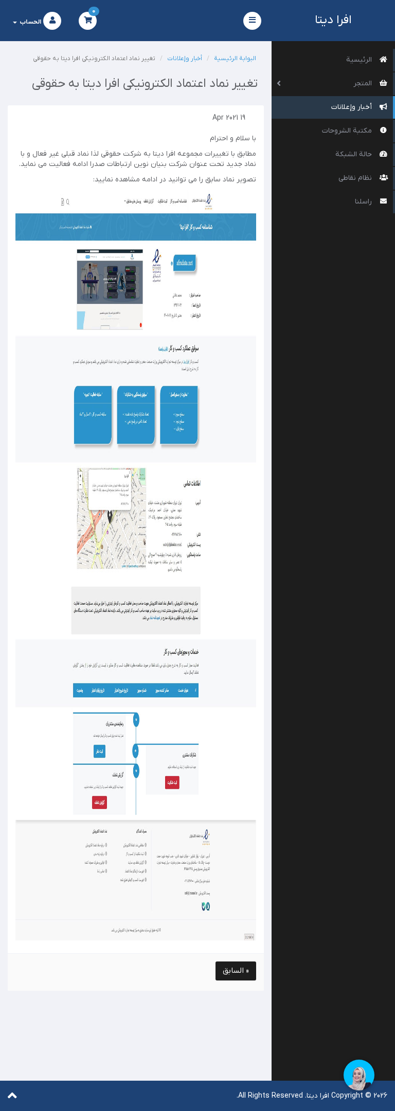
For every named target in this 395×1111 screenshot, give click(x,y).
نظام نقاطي (356, 178)
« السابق (236, 971)
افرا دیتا (333, 20)
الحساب (29, 22)
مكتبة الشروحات (348, 131)
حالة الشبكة (354, 154)
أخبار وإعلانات (352, 107)
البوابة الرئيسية (235, 58)
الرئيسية (360, 60)
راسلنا (364, 202)
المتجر (363, 83)
